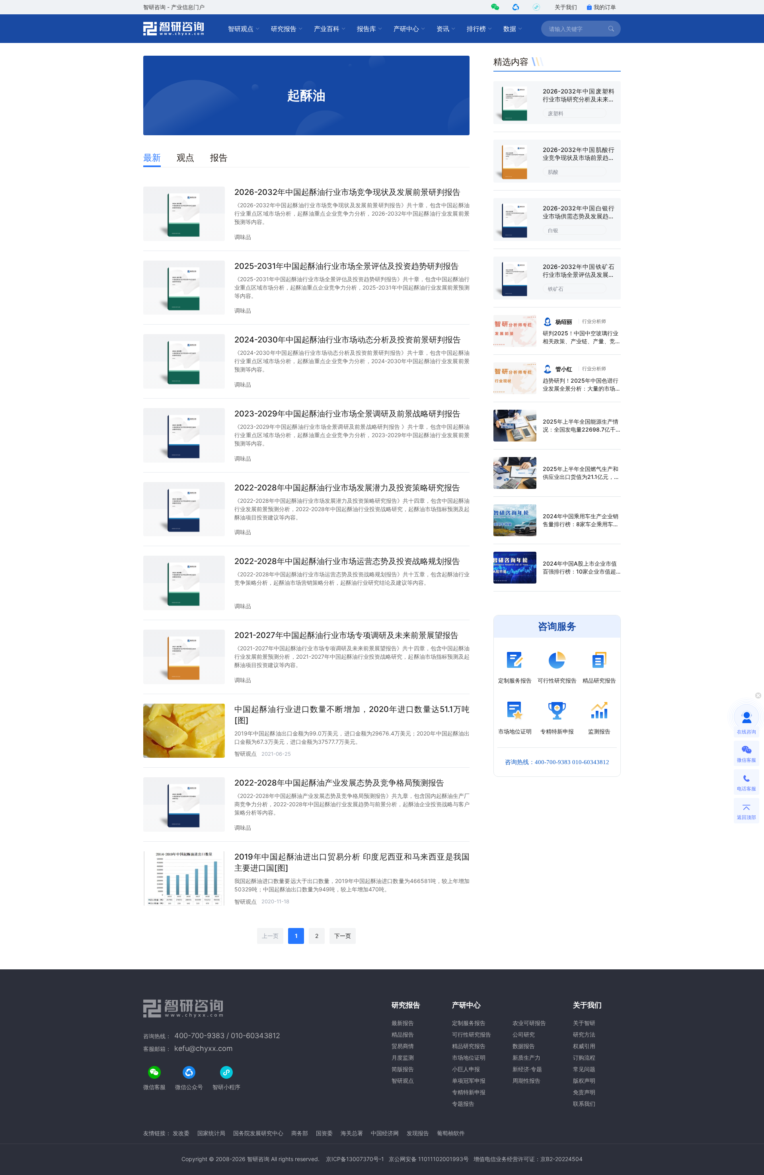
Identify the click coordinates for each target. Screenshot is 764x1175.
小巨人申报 (466, 1069)
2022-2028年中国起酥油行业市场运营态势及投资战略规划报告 (347, 561)
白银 (553, 230)
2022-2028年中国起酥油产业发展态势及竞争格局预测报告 (339, 783)
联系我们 (584, 1103)
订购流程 (584, 1057)
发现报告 (418, 1133)
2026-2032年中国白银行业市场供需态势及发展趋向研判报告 (578, 216)
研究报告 (283, 29)
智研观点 (240, 29)
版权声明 (584, 1080)
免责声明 (584, 1092)
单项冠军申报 (468, 1080)
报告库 (366, 29)
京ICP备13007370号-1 (355, 1159)
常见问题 (584, 1069)
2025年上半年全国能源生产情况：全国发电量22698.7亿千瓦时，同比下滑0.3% (580, 429)
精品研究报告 (468, 1046)
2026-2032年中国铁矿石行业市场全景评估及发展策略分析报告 (578, 274)
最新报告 (403, 1022)
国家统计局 (211, 1133)
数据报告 (524, 1046)
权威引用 (584, 1046)
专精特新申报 (468, 1092)
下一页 (342, 935)
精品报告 (403, 1034)
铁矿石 (555, 289)
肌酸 (553, 172)
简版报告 (403, 1069)
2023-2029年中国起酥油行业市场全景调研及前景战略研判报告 (347, 413)
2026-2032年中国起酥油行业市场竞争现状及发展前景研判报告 (347, 192)
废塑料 (555, 113)
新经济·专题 (527, 1069)
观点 (185, 157)
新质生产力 (526, 1057)
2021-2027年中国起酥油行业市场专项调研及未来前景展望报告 (346, 635)
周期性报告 (526, 1080)
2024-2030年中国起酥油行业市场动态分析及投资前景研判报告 (347, 339)
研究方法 (584, 1034)
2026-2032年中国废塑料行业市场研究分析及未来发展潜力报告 (578, 99)
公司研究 (524, 1034)
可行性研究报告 (471, 1034)
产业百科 (326, 29)
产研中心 (406, 29)
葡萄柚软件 (451, 1133)
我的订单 (605, 7)
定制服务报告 (468, 1022)
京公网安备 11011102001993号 (429, 1159)
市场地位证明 (468, 1057)
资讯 (443, 29)
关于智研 (584, 1022)
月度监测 (403, 1057)
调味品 (242, 236)
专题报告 (463, 1103)
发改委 (181, 1133)
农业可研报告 (529, 1022)
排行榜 (476, 29)
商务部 (299, 1133)
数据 (509, 29)
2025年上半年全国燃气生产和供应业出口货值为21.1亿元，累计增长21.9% (581, 476)
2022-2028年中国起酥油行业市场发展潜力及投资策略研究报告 (347, 487)
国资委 (324, 1133)
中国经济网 (385, 1133)
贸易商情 (403, 1046)
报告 (219, 157)
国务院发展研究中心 (258, 1133)
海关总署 (352, 1133)
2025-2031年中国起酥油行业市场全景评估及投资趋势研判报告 (346, 266)
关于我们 (566, 7)
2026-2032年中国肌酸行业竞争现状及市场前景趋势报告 (578, 157)
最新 (152, 157)
